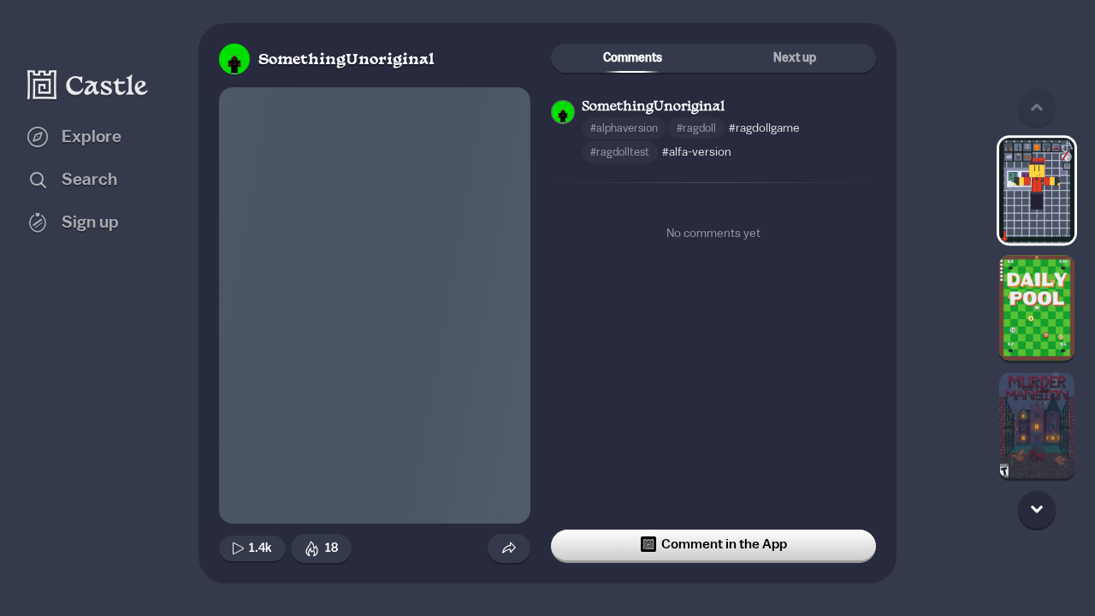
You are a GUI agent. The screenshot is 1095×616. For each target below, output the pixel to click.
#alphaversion (624, 127)
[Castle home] (88, 84)
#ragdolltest (619, 151)
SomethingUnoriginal (346, 60)
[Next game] (1037, 509)
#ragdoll (696, 127)
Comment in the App (724, 544)
